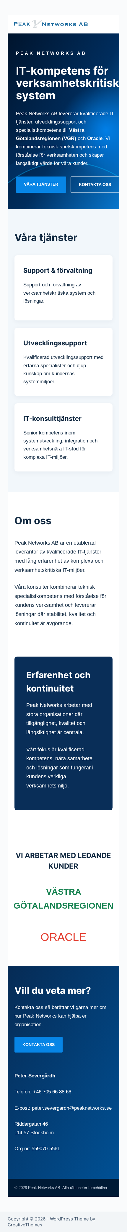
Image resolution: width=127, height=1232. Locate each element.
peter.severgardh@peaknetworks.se (72, 1108)
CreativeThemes (25, 1225)
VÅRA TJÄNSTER (41, 184)
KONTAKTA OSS (95, 184)
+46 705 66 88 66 (52, 1092)
